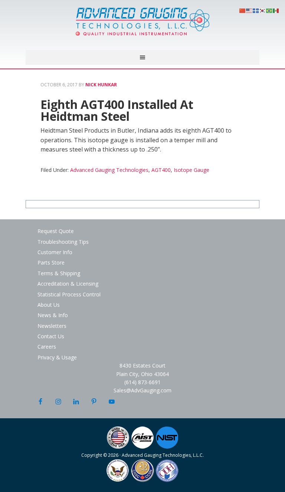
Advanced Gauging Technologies (142, 25)
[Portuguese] (269, 10)
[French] (256, 10)
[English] (249, 10)
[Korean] (262, 10)
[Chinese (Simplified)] (242, 10)
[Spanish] (276, 10)
